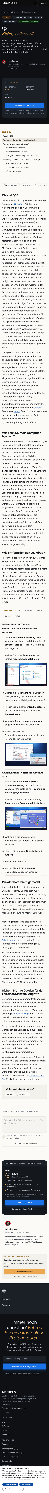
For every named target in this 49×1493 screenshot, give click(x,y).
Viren (4, 1422)
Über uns (5, 1444)
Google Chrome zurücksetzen (17, 167)
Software (5, 1426)
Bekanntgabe (7, 1461)
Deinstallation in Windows (15, 148)
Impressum (6, 1465)
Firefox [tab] (40, 610)
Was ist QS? (8, 136)
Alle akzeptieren (10, 1484)
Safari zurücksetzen (13, 171)
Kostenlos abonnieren (24, 1272)
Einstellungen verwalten (13, 1489)
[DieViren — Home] (10, 3)
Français (6, 1299)
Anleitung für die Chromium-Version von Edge (21, 159)
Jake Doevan (13, 61)
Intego (38, 407)
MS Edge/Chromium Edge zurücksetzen (21, 155)
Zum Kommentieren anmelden (24, 1144)
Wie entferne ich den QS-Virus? (16, 144)
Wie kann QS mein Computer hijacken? (19, 140)
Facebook (6, 1412)
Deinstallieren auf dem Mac (16, 152)
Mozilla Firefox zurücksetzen (16, 163)
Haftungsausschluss (10, 1457)
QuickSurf (19, 204)
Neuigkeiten (7, 1434)
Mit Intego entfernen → (24, 105)
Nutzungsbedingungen (11, 1449)
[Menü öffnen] (35, 3)
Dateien (5, 1430)
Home (4, 12)
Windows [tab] (8, 610)
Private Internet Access (13, 940)
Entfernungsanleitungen (20, 12)
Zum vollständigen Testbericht (24, 1209)
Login (43, 3)
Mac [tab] (18, 610)
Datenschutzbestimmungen (13, 1453)
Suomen (6, 1305)
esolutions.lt (22, 1408)
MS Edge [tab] (28, 610)
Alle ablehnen (26, 1484)
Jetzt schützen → (24, 1202)
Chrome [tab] (7, 616)
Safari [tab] (17, 616)
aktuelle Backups (21, 1013)
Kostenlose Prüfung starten (24, 1366)
